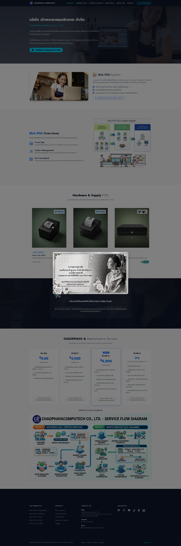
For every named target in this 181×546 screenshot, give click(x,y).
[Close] (125, 254)
